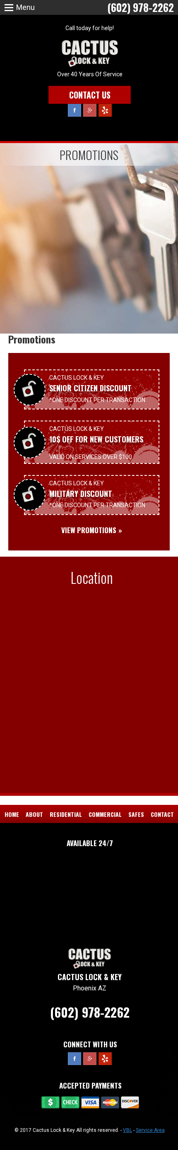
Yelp (105, 110)
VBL (127, 1130)
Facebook (74, 110)
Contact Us (90, 95)
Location (92, 577)
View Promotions (88, 530)
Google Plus (89, 110)
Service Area (150, 1130)
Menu (25, 7)
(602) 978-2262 (90, 1012)
